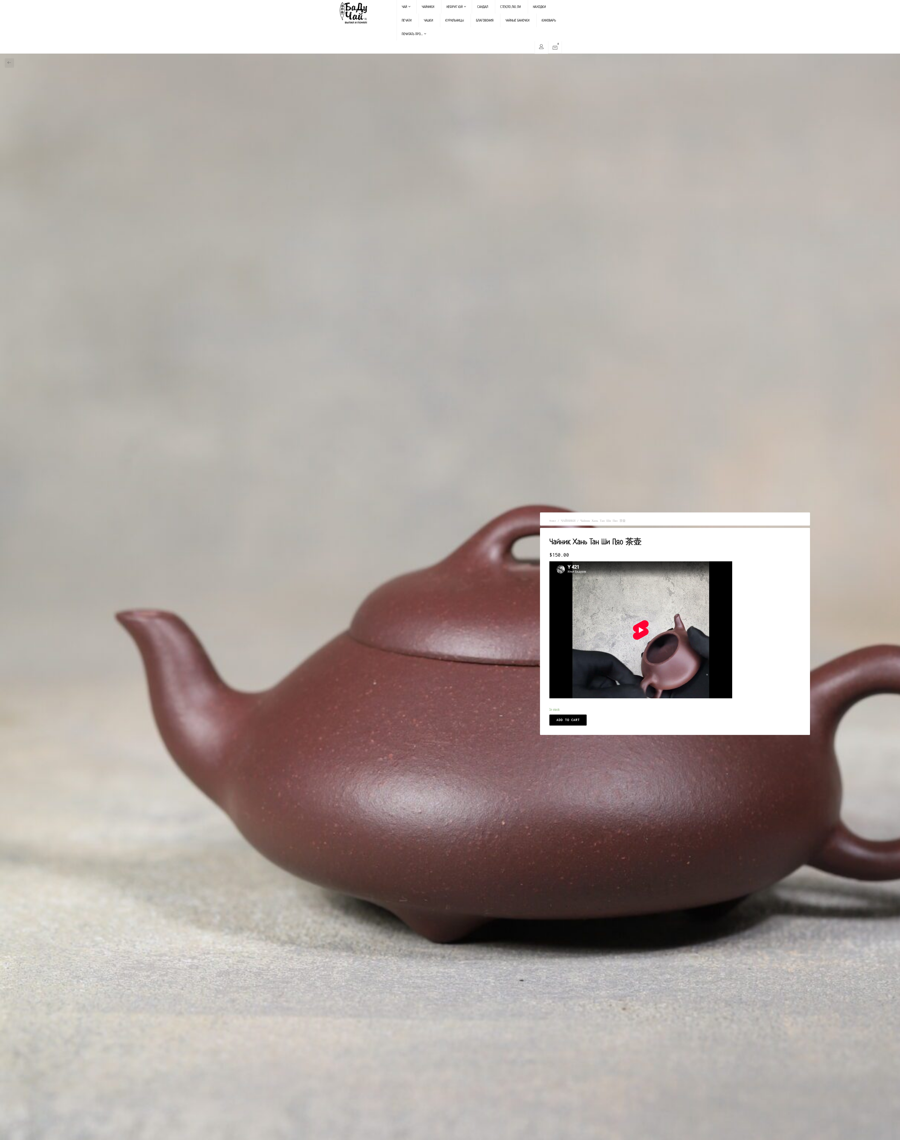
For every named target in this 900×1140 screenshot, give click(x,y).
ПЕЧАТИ (407, 20)
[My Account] (541, 47)
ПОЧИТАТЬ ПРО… (412, 34)
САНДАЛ (482, 6)
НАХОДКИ (539, 6)
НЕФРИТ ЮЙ (454, 6)
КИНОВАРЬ (549, 20)
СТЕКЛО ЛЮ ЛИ (510, 6)
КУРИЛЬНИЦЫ (454, 20)
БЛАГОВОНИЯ (484, 20)
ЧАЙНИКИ (428, 6)
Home (552, 520)
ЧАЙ (404, 6)
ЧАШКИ (428, 20)
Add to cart (568, 720)
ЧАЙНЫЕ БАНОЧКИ (517, 20)
